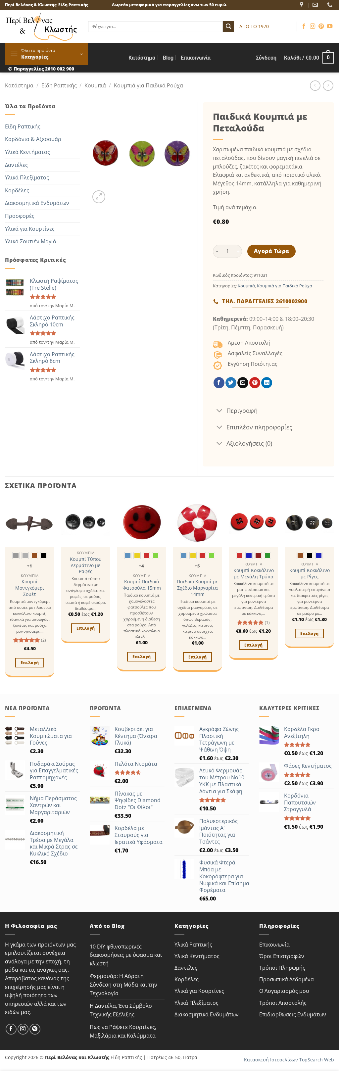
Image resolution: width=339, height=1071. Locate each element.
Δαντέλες (16, 165)
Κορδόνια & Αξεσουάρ (33, 139)
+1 (29, 566)
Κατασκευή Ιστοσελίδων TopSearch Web (289, 1059)
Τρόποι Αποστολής (283, 1002)
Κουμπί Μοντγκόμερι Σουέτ (29, 588)
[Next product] (315, 85)
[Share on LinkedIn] (266, 382)
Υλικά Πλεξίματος (27, 177)
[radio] (16, 555)
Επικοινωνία (196, 58)
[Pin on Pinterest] (254, 382)
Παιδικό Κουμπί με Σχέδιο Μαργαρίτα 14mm (197, 588)
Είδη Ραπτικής (59, 85)
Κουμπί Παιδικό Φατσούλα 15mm (141, 585)
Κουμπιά (95, 85)
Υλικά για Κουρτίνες (30, 228)
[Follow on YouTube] (329, 26)
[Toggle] (219, 411)
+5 (197, 566)
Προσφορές (19, 215)
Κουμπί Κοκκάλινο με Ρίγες (309, 573)
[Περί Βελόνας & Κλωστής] (302, 5)
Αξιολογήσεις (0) (249, 443)
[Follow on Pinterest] (321, 26)
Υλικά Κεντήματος (27, 152)
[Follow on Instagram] (312, 26)
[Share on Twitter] (230, 382)
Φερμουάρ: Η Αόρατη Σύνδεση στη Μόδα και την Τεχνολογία (123, 984)
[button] (46, 54)
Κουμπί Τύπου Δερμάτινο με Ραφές (86, 565)
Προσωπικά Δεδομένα (286, 979)
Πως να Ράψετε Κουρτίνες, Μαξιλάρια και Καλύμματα (123, 1031)
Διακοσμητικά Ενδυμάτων (37, 203)
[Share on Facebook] (219, 382)
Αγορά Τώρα (271, 251)
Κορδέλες (17, 190)
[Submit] (228, 26)
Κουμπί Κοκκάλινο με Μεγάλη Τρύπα (253, 573)
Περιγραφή (242, 410)
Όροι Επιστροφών (281, 956)
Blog (168, 58)
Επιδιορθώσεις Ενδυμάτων (292, 1014)
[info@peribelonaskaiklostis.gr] (316, 5)
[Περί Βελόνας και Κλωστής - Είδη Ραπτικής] (41, 26)
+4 (141, 566)
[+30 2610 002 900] (330, 5)
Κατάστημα (141, 58)
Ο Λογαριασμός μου (284, 991)
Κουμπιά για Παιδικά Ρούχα (148, 85)
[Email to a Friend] (242, 382)
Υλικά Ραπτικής (193, 944)
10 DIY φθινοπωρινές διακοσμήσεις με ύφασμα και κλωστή (126, 955)
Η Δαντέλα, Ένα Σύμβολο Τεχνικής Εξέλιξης (121, 1010)
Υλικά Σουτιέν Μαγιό (30, 241)
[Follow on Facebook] (304, 26)
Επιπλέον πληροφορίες (259, 427)
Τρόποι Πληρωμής (282, 967)
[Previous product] (328, 85)
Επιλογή (30, 662)
